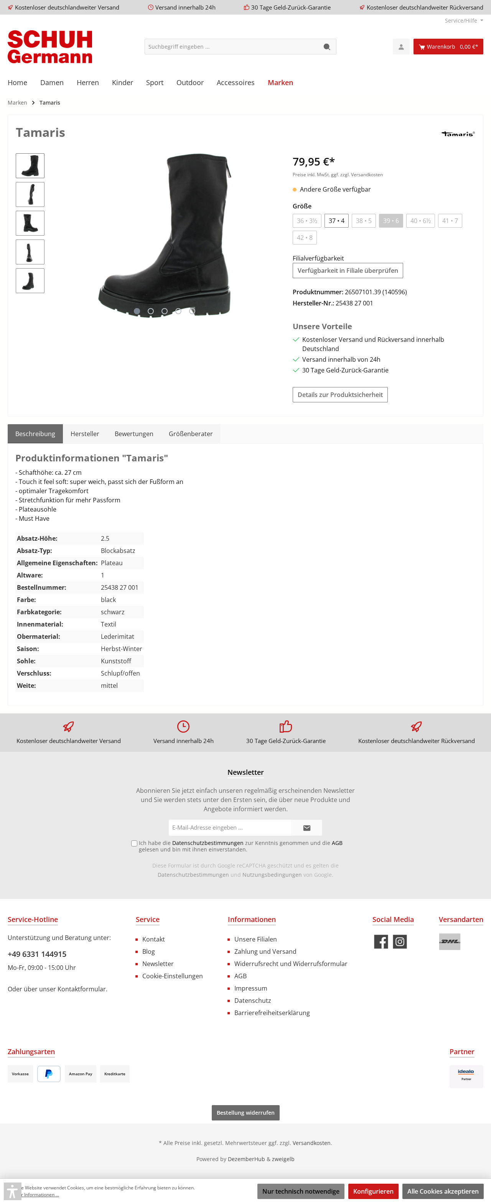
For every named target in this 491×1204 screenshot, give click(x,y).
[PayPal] (49, 1074)
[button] (12, 1191)
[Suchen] (327, 46)
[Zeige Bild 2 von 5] (151, 311)
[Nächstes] (271, 235)
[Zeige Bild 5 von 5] (192, 311)
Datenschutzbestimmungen (193, 874)
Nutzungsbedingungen (272, 874)
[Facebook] (381, 941)
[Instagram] (400, 941)
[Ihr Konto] (401, 46)
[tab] (35, 433)
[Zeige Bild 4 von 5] (178, 311)
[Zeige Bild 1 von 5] (137, 311)
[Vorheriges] (58, 235)
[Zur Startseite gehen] (50, 46)
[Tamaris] (457, 133)
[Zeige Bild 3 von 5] (164, 311)
